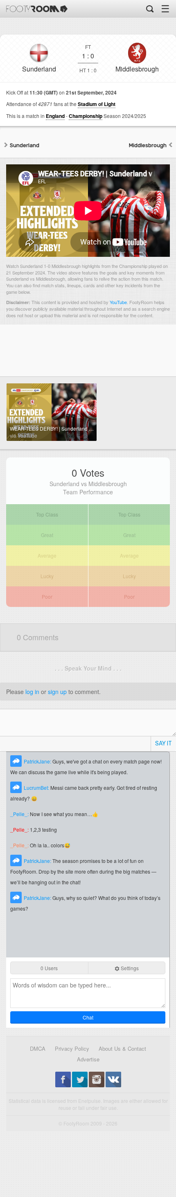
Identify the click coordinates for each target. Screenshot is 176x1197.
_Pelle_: (20, 813)
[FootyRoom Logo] (37, 9)
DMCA (37, 1048)
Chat (88, 1017)
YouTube (118, 302)
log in (32, 691)
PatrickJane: (38, 761)
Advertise (88, 1059)
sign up (57, 691)
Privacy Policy (72, 1048)
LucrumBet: (37, 787)
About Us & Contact (122, 1048)
